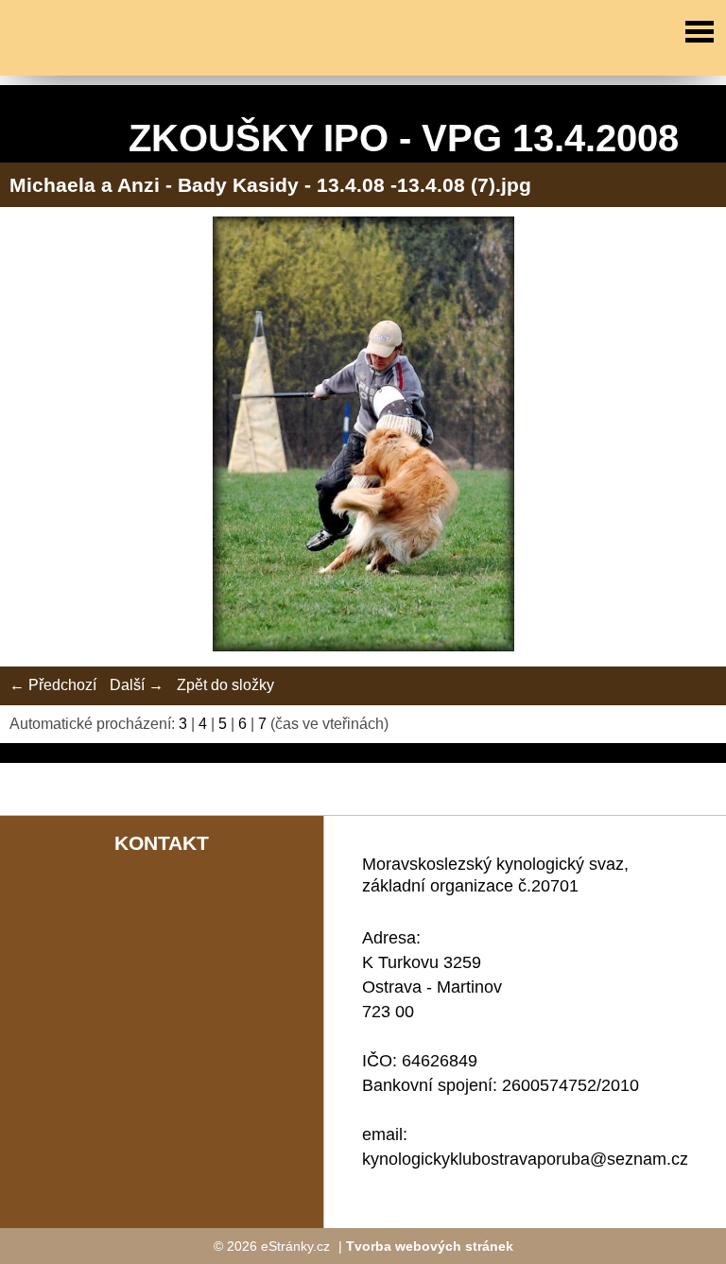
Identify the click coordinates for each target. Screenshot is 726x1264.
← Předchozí (52, 685)
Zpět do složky (225, 685)
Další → (137, 685)
